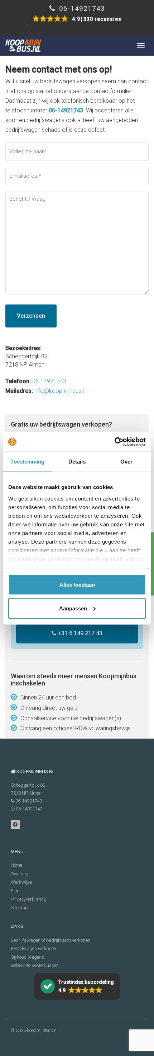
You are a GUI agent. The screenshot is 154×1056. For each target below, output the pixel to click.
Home (16, 865)
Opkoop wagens (27, 957)
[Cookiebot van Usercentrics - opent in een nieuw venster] (114, 441)
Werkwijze (21, 882)
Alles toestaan (77, 585)
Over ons (19, 873)
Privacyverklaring (29, 899)
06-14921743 (81, 8)
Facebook (15, 824)
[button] (77, 19)
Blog (15, 890)
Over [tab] (126, 462)
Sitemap (19, 907)
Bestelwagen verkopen (33, 948)
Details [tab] (77, 462)
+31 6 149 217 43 (79, 633)
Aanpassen (73, 608)
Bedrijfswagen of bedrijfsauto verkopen (50, 940)
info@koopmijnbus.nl (60, 390)
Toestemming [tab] (27, 462)
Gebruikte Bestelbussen (35, 965)
